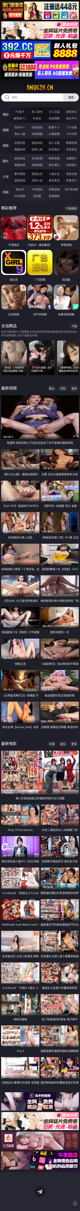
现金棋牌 (54, 118)
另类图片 (71, 165)
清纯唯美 (37, 165)
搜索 (71, 97)
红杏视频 (19, 196)
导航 (6, 192)
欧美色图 (54, 158)
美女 (51, 388)
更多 (74, 388)
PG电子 (19, 112)
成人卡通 (54, 143)
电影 (6, 145)
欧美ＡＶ (54, 127)
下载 (74, 326)
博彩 (6, 114)
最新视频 (9, 388)
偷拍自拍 (37, 143)
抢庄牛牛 (71, 118)
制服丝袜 (19, 149)
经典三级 (37, 149)
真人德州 (37, 112)
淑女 (63, 744)
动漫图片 (71, 158)
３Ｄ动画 (71, 127)
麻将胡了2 (20, 118)
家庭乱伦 (37, 174)
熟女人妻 (19, 134)
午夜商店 (37, 189)
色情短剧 (54, 196)
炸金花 (37, 118)
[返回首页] (75, 1203)
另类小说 (37, 180)
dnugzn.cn (40, 87)
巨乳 (63, 388)
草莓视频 (54, 189)
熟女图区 (54, 165)
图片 (6, 161)
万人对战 (54, 112)
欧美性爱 (71, 143)
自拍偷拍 (37, 127)
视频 (6, 130)
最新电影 (9, 743)
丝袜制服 (37, 134)
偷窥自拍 (19, 158)
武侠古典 (71, 174)
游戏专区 (71, 112)
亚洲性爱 (19, 143)
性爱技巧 (71, 180)
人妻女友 (54, 174)
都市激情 (19, 174)
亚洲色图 (37, 158)
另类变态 (71, 149)
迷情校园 (19, 180)
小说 (6, 176)
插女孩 (20, 189)
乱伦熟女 (54, 149)
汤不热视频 (71, 189)
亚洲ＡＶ (19, 127)
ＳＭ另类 (71, 134)
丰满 (51, 744)
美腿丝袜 (19, 165)
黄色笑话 (54, 180)
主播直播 (54, 134)
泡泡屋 (37, 196)
